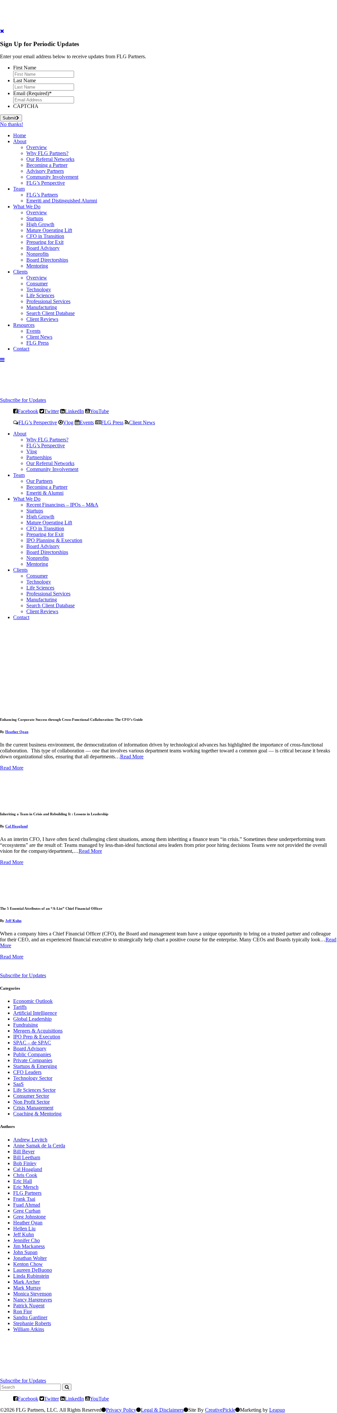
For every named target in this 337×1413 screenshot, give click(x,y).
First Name (24, 67)
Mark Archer (26, 1282)
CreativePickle (220, 1410)
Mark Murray (27, 1288)
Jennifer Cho (26, 1240)
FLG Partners (27, 1193)
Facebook (28, 411)
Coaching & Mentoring (37, 1113)
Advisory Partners (45, 171)
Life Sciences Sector (34, 1090)
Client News (39, 337)
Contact (21, 349)
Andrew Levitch (30, 1139)
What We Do (26, 206)
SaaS (18, 1084)
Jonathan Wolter (30, 1258)
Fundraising (25, 1025)
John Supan (25, 1252)
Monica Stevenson (32, 1293)
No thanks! (11, 124)
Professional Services (48, 301)
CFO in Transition (45, 236)
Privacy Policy (121, 1410)
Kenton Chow (28, 1264)
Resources (24, 325)
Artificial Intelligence (35, 1013)
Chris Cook (25, 1175)
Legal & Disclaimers (162, 1410)
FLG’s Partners (42, 194)
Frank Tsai (24, 1199)
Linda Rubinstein (31, 1276)
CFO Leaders (27, 1072)
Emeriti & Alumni (45, 493)
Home (19, 135)
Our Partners (39, 481)
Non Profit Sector (31, 1102)
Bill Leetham (26, 1157)
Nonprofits (37, 254)
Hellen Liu (24, 1228)
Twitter (51, 411)
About (19, 141)
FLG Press (37, 343)
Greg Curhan (26, 1211)
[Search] (66, 1387)
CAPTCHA (26, 106)
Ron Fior (22, 1311)
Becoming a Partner (46, 165)
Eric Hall (22, 1181)
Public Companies (32, 1054)
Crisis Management (33, 1108)
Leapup (277, 1410)
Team (19, 189)
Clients (20, 272)
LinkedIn (74, 411)
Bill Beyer (24, 1151)
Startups (34, 218)
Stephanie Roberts (32, 1323)
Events (33, 331)
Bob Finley (25, 1163)
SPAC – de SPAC (32, 1042)
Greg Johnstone (29, 1216)
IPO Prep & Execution (36, 1036)
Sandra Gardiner (30, 1317)
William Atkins (28, 1329)
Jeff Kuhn (13, 921)
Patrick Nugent (28, 1305)
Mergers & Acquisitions (38, 1031)
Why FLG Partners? (47, 153)
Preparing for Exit (45, 242)
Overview (36, 147)
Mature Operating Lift (49, 230)
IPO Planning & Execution (54, 540)
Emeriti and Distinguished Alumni (61, 200)
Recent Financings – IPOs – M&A (62, 505)
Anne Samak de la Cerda (39, 1145)
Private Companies (32, 1060)
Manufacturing (41, 307)
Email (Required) (32, 93)
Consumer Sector (31, 1096)
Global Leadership (32, 1019)
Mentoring (37, 266)
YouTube (99, 411)
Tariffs (20, 1007)
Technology (38, 289)
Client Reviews (42, 319)
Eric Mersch (26, 1187)
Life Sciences (40, 295)
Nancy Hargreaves (32, 1299)
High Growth (40, 224)
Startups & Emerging (35, 1066)
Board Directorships (47, 260)
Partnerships (39, 457)
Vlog (68, 422)
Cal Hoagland (16, 826)
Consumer (37, 283)
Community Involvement (52, 177)
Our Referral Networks (50, 159)
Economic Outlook (33, 1001)
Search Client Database (50, 313)
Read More (131, 756)
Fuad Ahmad (26, 1205)
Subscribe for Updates (23, 400)
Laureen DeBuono (32, 1270)
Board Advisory (43, 248)
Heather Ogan (16, 732)
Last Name (24, 80)
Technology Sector (32, 1078)
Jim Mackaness (29, 1246)
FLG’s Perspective (45, 183)
